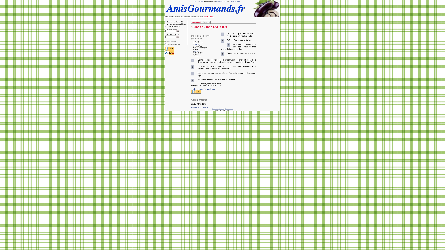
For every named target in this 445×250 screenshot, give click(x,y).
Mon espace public (197, 16)
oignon (196, 51)
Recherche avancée (173, 26)
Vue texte (206, 22)
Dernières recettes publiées (175, 22)
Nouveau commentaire (199, 107)
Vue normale (197, 22)
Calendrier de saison (173, 44)
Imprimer (200, 89)
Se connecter (199, 1)
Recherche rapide (171, 29)
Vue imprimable (209, 89)
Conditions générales (218, 108)
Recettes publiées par (172, 34)
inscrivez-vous (219, 1)
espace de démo (235, 1)
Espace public (209, 16)
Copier (193, 89)
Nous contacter (229, 108)
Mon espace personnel (182, 16)
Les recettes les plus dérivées (176, 24)
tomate (196, 44)
